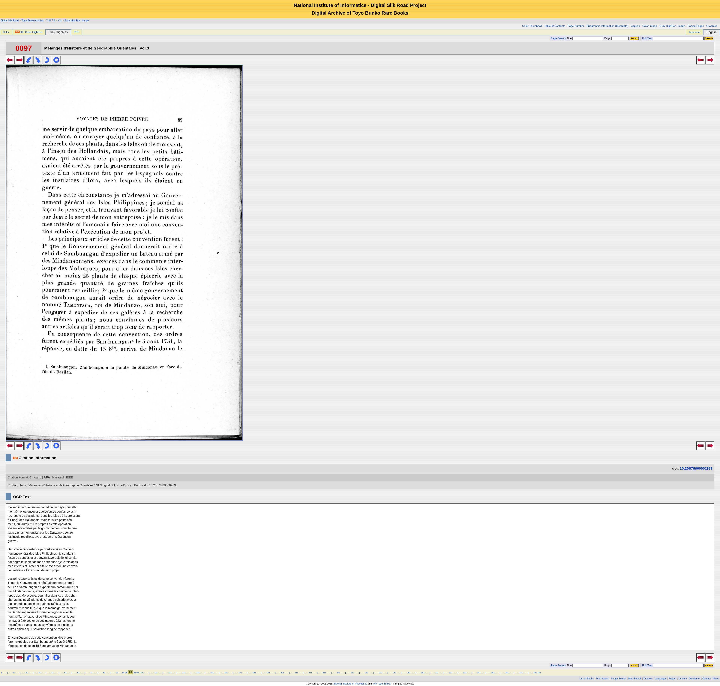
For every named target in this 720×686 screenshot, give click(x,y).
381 (535, 673)
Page (607, 38)
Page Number (576, 26)
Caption (635, 26)
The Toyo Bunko (381, 683)
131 (184, 673)
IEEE (69, 477)
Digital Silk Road (10, 20)
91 (117, 673)
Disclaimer (694, 678)
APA (47, 477)
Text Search (602, 678)
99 (137, 673)
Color (6, 32)
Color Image (649, 26)
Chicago (35, 477)
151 (212, 673)
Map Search (634, 678)
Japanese (694, 32)
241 (338, 673)
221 (310, 673)
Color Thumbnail (532, 26)
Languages (661, 678)
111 (156, 673)
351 (493, 673)
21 (27, 673)
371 (521, 673)
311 (436, 673)
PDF (76, 32)
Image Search (618, 678)
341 (479, 673)
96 (126, 673)
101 (142, 673)
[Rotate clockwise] (37, 63)
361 (507, 673)
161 (226, 673)
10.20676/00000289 (696, 468)
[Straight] (56, 63)
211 (296, 673)
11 (14, 673)
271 (380, 673)
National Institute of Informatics (350, 683)
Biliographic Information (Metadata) (607, 26)
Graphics (711, 26)
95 (123, 673)
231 (324, 673)
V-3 (60, 20)
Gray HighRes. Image (672, 26)
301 (422, 673)
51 (65, 673)
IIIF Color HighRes (31, 32)
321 (450, 673)
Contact (706, 678)
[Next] (19, 63)
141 (198, 673)
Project (672, 678)
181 (254, 673)
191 (268, 673)
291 (408, 673)
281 (394, 673)
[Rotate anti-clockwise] (28, 63)
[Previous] (10, 63)
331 (464, 673)
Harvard (58, 477)
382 (539, 673)
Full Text (647, 38)
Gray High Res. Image (76, 20)
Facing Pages (696, 26)
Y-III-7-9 (50, 20)
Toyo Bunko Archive (32, 20)
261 (366, 673)
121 (170, 673)
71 (91, 673)
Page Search (558, 38)
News (716, 678)
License (682, 678)
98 (135, 673)
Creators (648, 678)
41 (52, 673)
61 (78, 673)
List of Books (586, 678)
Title (569, 38)
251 (352, 673)
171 (240, 673)
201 (282, 673)
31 (39, 673)
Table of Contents (554, 26)
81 (104, 673)
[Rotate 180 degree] (47, 63)
